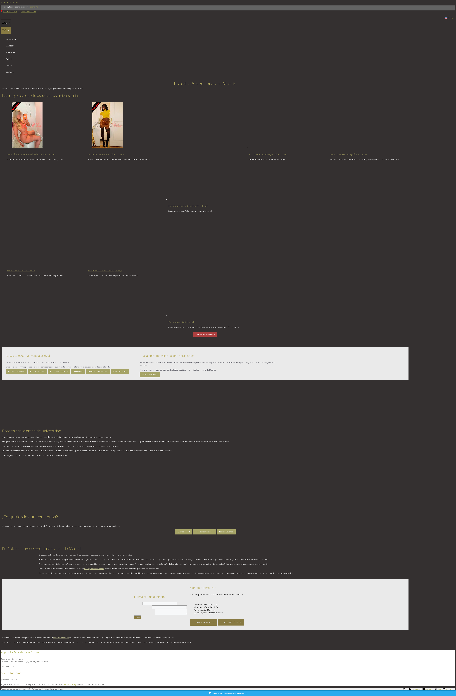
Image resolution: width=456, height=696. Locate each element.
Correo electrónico (143, 607)
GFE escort (78, 371)
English (451, 18)
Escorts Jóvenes (226, 532)
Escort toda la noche (59, 371)
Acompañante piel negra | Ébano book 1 (268, 154)
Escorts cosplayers (16, 371)
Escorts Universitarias (205, 532)
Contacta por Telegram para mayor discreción (230, 693)
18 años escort (184, 532)
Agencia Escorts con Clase (20, 652)
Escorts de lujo (12, 39)
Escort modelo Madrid (97, 371)
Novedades (10, 52)
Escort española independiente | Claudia (188, 206)
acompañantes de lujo (94, 568)
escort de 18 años (61, 637)
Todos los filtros (119, 371)
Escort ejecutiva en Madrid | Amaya (105, 270)
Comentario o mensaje (144, 614)
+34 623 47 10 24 (10, 12)
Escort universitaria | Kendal (181, 322)
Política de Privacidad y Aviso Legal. (47, 689)
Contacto (34, 7)
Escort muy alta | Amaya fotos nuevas (348, 154)
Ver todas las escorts (205, 334)
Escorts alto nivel (37, 371)
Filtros (9, 59)
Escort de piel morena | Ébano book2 (106, 154)
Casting (9, 65)
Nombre (138, 603)
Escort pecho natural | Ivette (21, 270)
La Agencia (10, 46)
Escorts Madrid (149, 374)
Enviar (137, 617)
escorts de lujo (70, 684)
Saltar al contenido (9, 2)
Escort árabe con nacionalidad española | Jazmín (31, 154)
